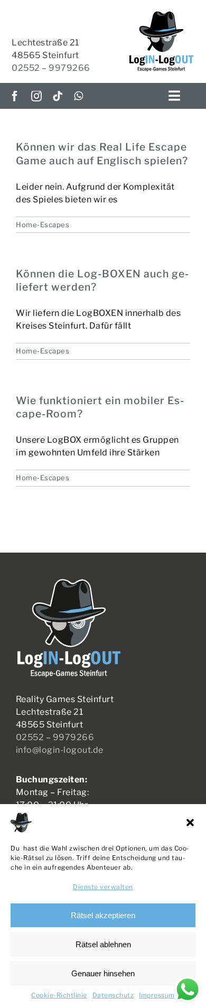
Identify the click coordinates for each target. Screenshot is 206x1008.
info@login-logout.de (60, 750)
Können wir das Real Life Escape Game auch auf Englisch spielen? (102, 153)
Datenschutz (113, 995)
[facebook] (15, 96)
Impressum (157, 995)
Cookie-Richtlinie (59, 995)
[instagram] (36, 96)
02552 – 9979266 (51, 68)
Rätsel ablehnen (103, 944)
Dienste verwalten (103, 887)
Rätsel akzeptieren (103, 915)
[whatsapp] (78, 96)
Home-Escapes (42, 224)
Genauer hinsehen (103, 973)
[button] (190, 822)
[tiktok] (57, 96)
